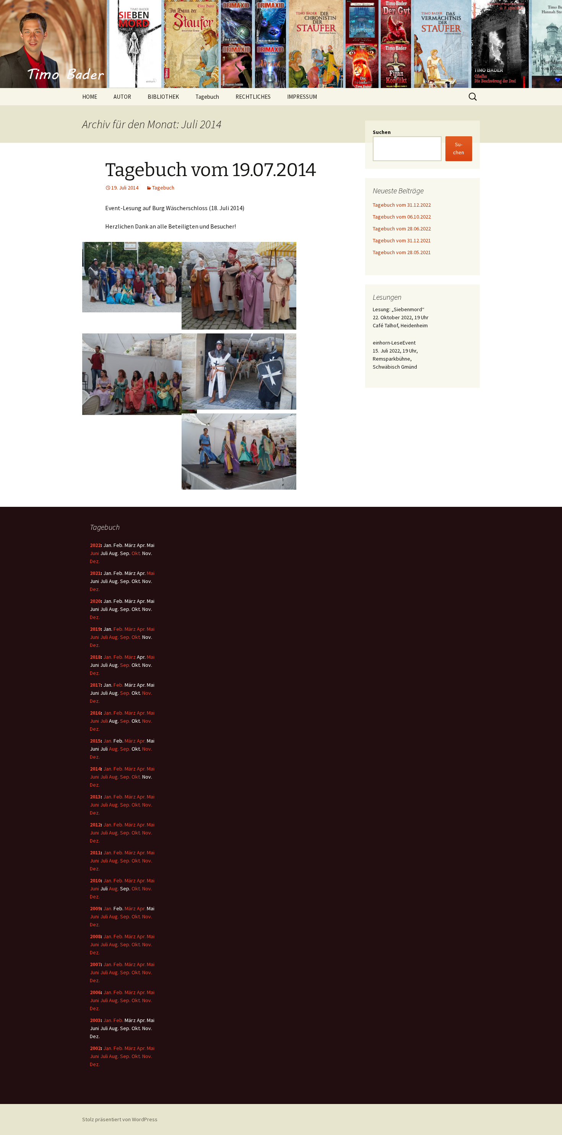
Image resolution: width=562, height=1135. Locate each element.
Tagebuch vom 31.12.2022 (402, 204)
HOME (89, 96)
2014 (95, 768)
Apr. (141, 628)
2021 (95, 573)
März (130, 628)
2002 (95, 1048)
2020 (95, 601)
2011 (95, 852)
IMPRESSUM (302, 96)
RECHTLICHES (253, 96)
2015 (95, 740)
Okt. (136, 553)
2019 (95, 628)
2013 (95, 796)
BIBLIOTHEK (163, 96)
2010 (95, 880)
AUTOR (122, 96)
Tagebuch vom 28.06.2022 (402, 228)
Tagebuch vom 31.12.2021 (402, 240)
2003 (95, 1020)
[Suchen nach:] (473, 97)
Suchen (382, 132)
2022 (95, 545)
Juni (94, 553)
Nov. (147, 692)
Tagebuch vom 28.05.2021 (402, 252)
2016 (95, 712)
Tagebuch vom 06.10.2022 (402, 216)
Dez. (95, 561)
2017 (95, 684)
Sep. (125, 637)
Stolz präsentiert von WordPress (120, 1119)
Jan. (107, 656)
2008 (95, 936)
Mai (150, 573)
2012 (95, 824)
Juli (104, 637)
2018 (95, 656)
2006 (95, 992)
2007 (95, 964)
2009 (95, 908)
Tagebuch (207, 96)
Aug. (114, 637)
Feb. (118, 628)
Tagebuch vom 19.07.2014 (210, 170)
